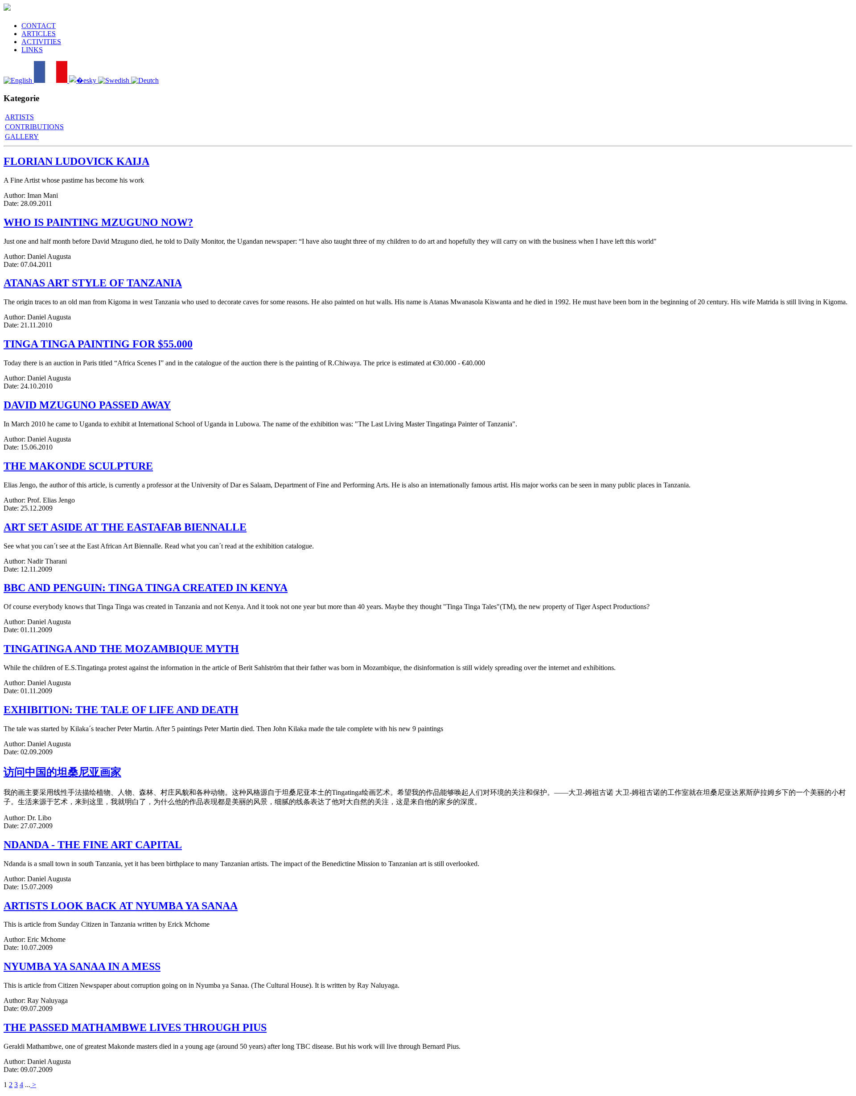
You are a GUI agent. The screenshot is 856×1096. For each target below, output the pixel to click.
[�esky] (83, 80)
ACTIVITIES (41, 41)
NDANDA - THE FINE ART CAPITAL (93, 845)
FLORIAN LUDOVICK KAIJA (76, 161)
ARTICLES (38, 33)
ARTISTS (19, 117)
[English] (19, 80)
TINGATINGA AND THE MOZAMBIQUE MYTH (121, 648)
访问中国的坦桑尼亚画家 (62, 772)
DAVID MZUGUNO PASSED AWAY (87, 405)
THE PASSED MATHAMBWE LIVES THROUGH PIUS (135, 1027)
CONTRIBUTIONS (34, 127)
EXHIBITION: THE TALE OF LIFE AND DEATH (121, 710)
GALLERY (22, 136)
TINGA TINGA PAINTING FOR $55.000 (98, 344)
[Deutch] (145, 80)
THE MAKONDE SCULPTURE (78, 466)
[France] (51, 80)
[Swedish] (114, 80)
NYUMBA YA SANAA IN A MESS (82, 966)
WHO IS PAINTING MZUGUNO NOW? (98, 222)
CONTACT (38, 25)
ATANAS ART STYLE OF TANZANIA (93, 283)
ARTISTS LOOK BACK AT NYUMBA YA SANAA (121, 906)
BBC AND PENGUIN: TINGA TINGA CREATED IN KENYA (146, 587)
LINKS (32, 49)
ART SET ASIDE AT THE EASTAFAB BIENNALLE (125, 527)
